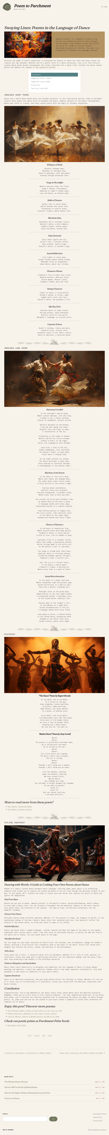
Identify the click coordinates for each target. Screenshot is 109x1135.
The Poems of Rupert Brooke (20, 809)
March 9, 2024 (100, 1098)
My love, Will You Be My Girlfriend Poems (20, 1087)
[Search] (53, 1119)
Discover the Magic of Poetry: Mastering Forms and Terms (27, 1093)
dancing (36, 1036)
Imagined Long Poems (40, 82)
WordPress (103, 1130)
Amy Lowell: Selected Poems (20, 807)
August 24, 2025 (100, 1082)
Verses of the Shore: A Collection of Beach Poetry (28, 1053)
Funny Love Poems (11, 1098)
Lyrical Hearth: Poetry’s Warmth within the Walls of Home (33, 1017)
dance (29, 1036)
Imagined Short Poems (41, 78)
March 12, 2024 (100, 1087)
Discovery (35, 85)
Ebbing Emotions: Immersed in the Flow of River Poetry (32, 1014)
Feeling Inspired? (39, 88)
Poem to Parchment (32, 5)
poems (50, 1036)
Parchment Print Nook (17, 1025)
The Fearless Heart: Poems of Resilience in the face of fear (35, 1011)
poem (43, 1036)
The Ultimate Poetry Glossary (16, 1082)
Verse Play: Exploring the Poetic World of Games (81, 1053)
